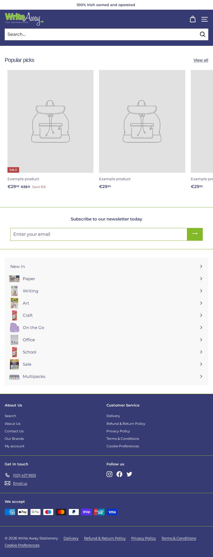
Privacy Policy (118, 431)
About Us (13, 423)
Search (10, 416)
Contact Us (14, 431)
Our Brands (14, 438)
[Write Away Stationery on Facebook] (119, 474)
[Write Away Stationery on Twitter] (129, 474)
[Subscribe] (195, 234)
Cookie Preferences (122, 446)
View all (201, 60)
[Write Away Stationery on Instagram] (109, 474)
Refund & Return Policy (125, 423)
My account (14, 446)
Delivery (113, 416)
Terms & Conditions (122, 438)
